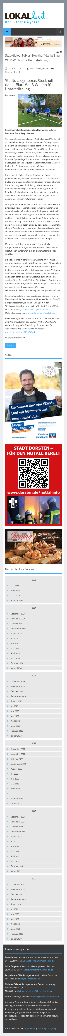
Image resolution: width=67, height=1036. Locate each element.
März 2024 (15, 658)
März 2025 (15, 595)
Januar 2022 (16, 803)
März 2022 (15, 793)
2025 (34, 579)
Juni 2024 (15, 643)
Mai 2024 (15, 648)
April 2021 (15, 856)
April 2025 (15, 590)
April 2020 (15, 923)
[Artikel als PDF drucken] (61, 52)
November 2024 (18, 618)
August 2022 (16, 768)
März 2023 (15, 725)
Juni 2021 (15, 846)
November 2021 (18, 821)
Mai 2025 (15, 585)
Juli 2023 (14, 706)
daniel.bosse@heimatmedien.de (39, 960)
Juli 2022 (14, 773)
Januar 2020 (16, 938)
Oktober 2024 (17, 623)
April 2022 (15, 788)
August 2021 (16, 836)
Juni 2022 (15, 778)
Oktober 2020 (17, 894)
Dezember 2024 (18, 613)
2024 (34, 607)
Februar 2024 (17, 663)
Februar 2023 (17, 730)
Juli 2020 (14, 909)
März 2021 (15, 861)
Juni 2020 (15, 914)
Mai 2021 (15, 851)
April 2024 (15, 653)
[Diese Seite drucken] (58, 52)
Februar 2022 (17, 798)
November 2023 (18, 686)
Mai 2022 (15, 783)
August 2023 (16, 701)
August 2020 (16, 904)
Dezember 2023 (18, 681)
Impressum (30, 1028)
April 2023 (15, 720)
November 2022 (18, 753)
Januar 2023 (16, 735)
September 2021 (18, 831)
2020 (34, 878)
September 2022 (18, 763)
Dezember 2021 (18, 816)
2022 (34, 743)
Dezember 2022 (18, 749)
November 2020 (18, 889)
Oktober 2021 (17, 826)
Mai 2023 (15, 715)
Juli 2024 (14, 638)
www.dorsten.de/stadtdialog (41, 312)
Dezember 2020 (18, 884)
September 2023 (18, 696)
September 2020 (18, 899)
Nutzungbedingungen (48, 1028)
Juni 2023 (15, 711)
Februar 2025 (17, 600)
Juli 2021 (14, 841)
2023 (34, 675)
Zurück (10, 345)
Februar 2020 (17, 933)
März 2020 (15, 928)
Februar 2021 (17, 866)
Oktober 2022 (17, 758)
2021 (34, 810)
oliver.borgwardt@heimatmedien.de (36, 969)
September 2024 (18, 628)
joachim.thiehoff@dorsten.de (34, 309)
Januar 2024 (16, 668)
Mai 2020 (15, 918)
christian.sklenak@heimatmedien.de (36, 990)
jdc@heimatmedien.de (31, 978)
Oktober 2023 (17, 691)
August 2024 (16, 633)
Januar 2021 (16, 871)
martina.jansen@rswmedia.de (44, 996)
